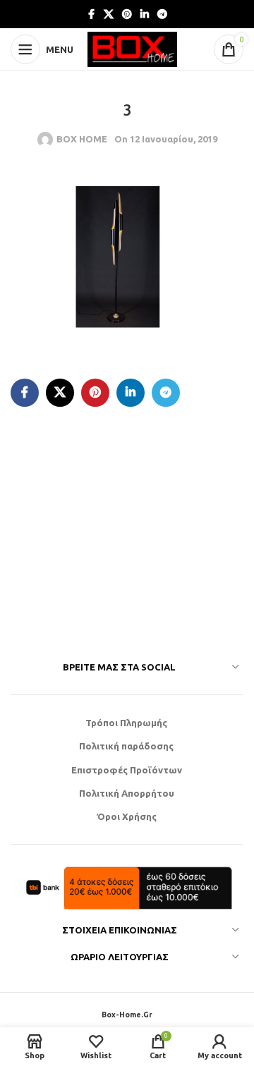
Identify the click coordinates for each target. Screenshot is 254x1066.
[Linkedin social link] (144, 14)
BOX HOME (81, 139)
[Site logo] (132, 48)
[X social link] (108, 14)
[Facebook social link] (91, 14)
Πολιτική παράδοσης (126, 746)
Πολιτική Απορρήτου (126, 793)
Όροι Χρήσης (127, 816)
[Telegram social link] (162, 14)
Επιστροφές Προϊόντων (126, 770)
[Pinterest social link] (127, 14)
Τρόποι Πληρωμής (126, 723)
